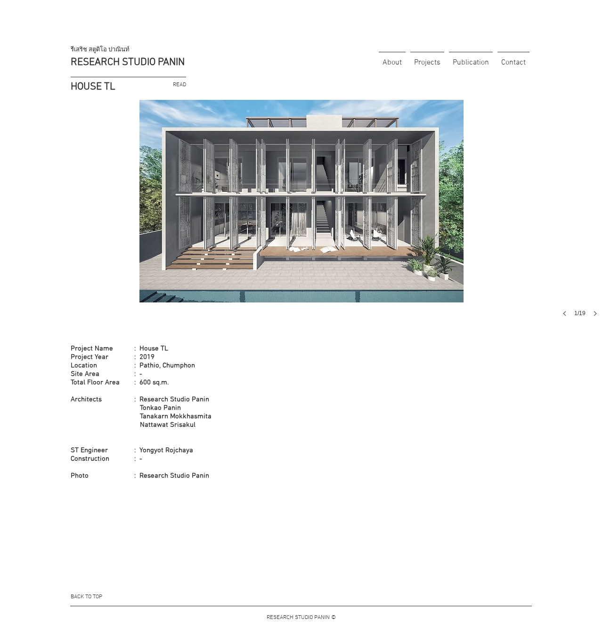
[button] (301, 217)
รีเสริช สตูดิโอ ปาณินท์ (100, 50)
